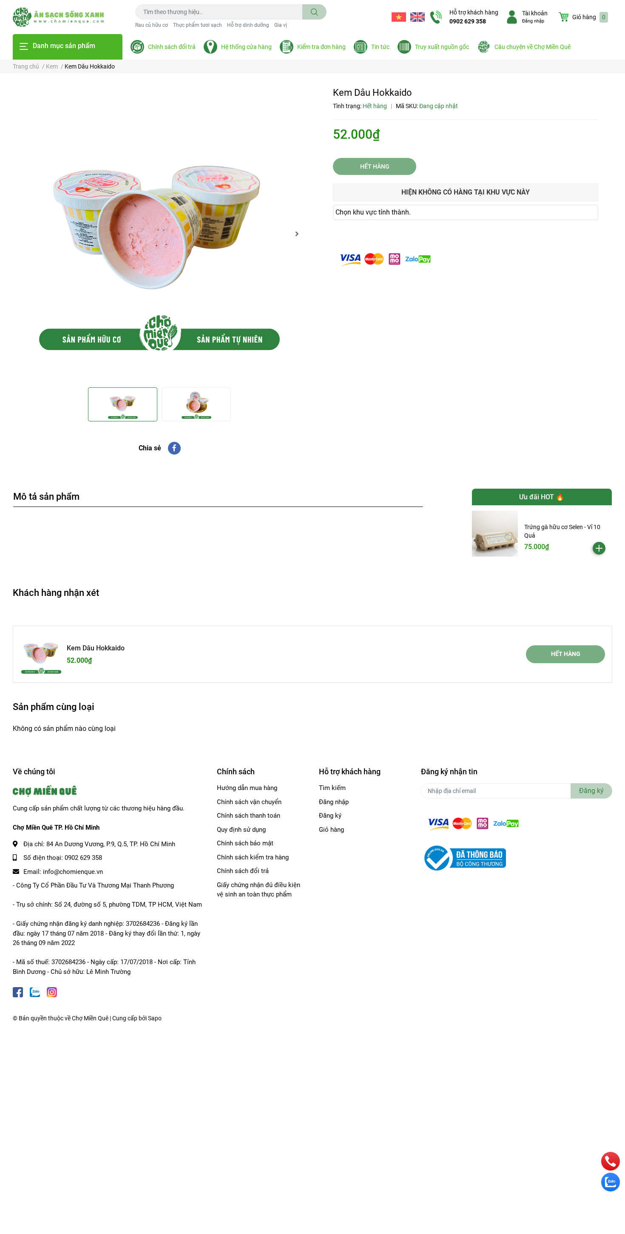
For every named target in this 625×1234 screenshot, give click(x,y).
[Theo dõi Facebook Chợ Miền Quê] (18, 991)
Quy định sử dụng (241, 829)
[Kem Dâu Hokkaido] (159, 234)
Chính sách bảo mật (245, 843)
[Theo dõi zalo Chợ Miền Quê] (35, 991)
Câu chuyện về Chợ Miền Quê (532, 46)
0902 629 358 (467, 21)
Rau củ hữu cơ (151, 25)
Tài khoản (535, 13)
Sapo (155, 1018)
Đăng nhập (533, 21)
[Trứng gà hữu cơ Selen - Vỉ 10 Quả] (495, 533)
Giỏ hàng (331, 829)
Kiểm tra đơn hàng (321, 46)
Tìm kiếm (332, 788)
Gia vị (280, 25)
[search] (314, 12)
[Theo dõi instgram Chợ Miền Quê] (52, 991)
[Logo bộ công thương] (463, 858)
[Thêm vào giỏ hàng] (599, 548)
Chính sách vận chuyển (249, 802)
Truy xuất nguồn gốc (442, 46)
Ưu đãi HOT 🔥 (541, 497)
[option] (159, 234)
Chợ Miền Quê (90, 1018)
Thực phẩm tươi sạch (197, 25)
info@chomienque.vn (73, 872)
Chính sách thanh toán (248, 815)
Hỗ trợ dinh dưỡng (248, 25)
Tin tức (380, 46)
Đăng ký (330, 815)
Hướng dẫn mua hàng (247, 788)
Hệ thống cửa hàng (246, 46)
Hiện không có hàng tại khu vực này (465, 192)
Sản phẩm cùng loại (53, 706)
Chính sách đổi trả (172, 46)
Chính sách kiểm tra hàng (253, 857)
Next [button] (296, 233)
